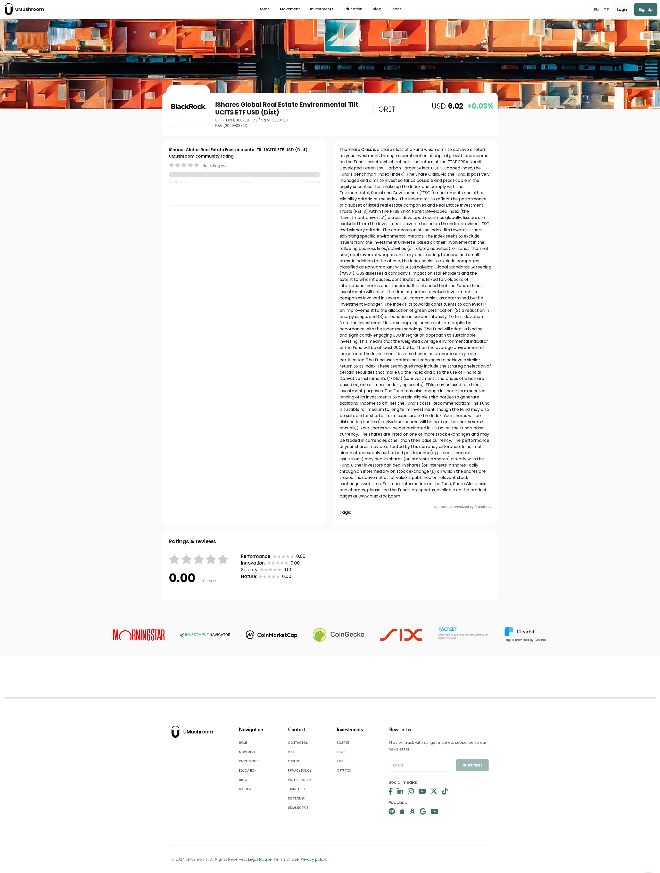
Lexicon (245, 789)
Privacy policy (299, 770)
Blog (377, 9)
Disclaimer (296, 798)
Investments (321, 9)
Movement (290, 9)
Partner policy (300, 780)
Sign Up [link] (646, 9)
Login (622, 9)
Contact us (298, 742)
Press (292, 752)
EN (596, 10)
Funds (341, 752)
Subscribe (472, 765)
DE (606, 10)
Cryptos (344, 770)
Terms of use (298, 789)
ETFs (340, 761)
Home (264, 9)
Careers (294, 761)
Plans (397, 9)
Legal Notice (298, 807)
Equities (343, 742)
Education (353, 9)
